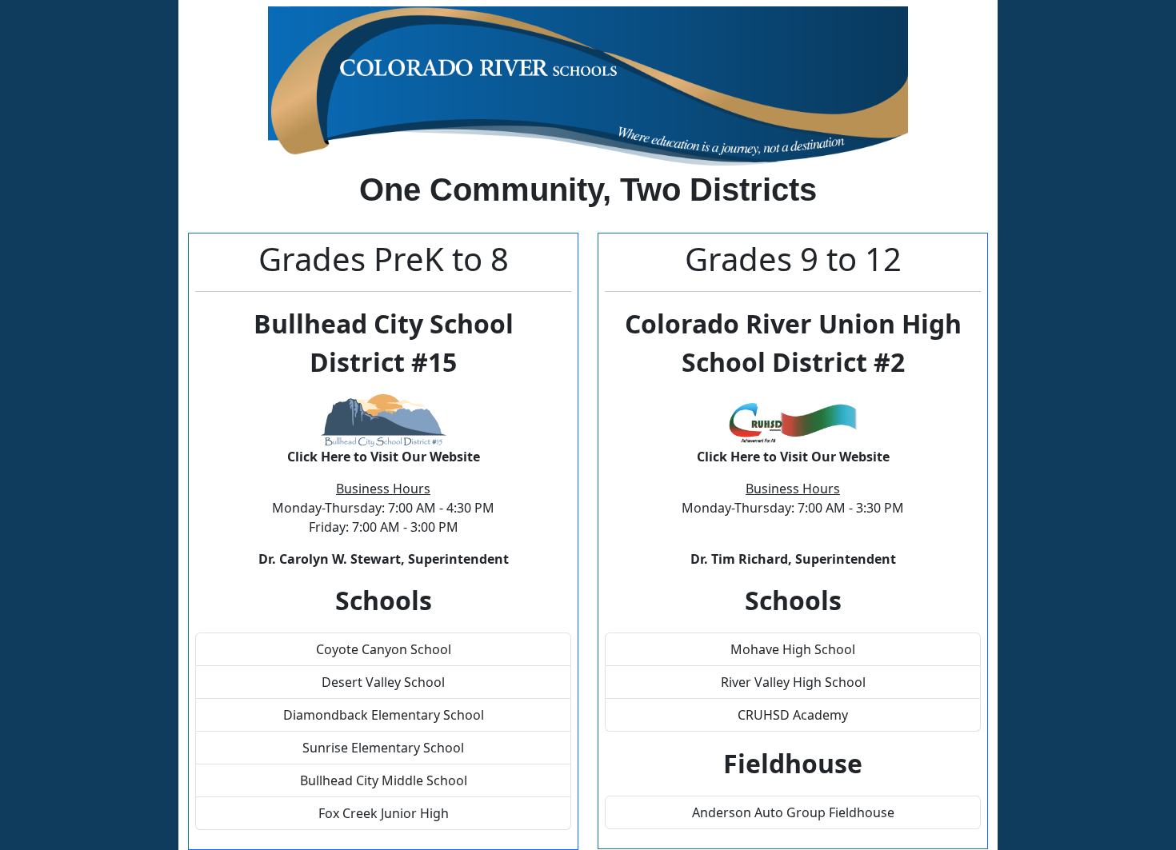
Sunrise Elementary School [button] (383, 747)
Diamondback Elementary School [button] (383, 715)
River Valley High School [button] (793, 682)
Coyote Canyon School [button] (383, 649)
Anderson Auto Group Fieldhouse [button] (793, 812)
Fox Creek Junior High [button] (383, 813)
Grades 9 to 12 (793, 259)
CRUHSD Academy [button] (793, 715)
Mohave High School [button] (792, 649)
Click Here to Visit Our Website (383, 456)
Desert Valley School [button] (383, 682)
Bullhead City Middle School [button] (383, 780)
